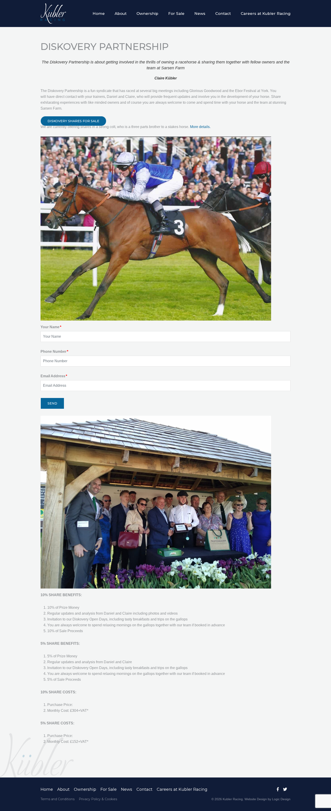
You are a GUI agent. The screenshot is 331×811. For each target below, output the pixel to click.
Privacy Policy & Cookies (98, 799)
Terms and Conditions (58, 799)
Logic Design (281, 799)
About (121, 13)
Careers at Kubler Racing (265, 13)
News (199, 13)
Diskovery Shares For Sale (73, 121)
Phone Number (54, 351)
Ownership (147, 13)
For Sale (176, 13)
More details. (200, 127)
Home (99, 13)
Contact (223, 13)
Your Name (51, 327)
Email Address (54, 376)
